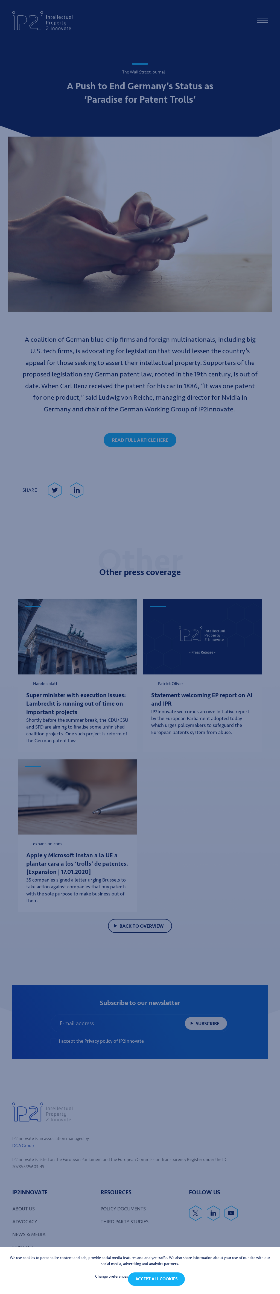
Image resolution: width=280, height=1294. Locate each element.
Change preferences (111, 1276)
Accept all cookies (156, 1279)
